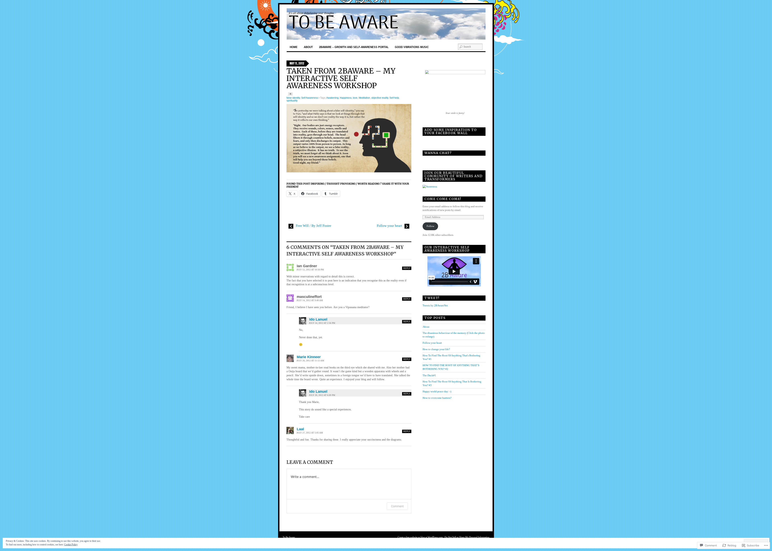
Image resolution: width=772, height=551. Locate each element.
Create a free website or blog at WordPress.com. (420, 537)
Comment (397, 506)
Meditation (364, 97)
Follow (430, 226)
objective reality (379, 97)
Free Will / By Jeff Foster (313, 226)
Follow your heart (390, 226)
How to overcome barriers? (437, 397)
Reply (406, 268)
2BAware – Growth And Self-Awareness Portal (354, 47)
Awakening (332, 97)
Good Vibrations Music (412, 47)
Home (294, 47)
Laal (300, 429)
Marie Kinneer (309, 357)
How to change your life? (436, 349)
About (308, 47)
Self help (394, 97)
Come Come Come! (442, 199)
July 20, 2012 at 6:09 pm (322, 395)
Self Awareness (309, 97)
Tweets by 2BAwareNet (435, 305)
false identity (293, 97)
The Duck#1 (429, 375)
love (355, 97)
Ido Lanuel (318, 319)
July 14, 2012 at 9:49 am (310, 300)
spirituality (292, 100)
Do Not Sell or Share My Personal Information (467, 537)
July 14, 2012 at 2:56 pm (322, 323)
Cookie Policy (71, 544)
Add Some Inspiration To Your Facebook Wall (450, 131)
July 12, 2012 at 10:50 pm (310, 270)
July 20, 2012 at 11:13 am (310, 361)
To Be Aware (289, 537)
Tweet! (431, 298)
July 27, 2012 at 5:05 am (310, 433)
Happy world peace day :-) (437, 391)
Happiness (346, 97)
